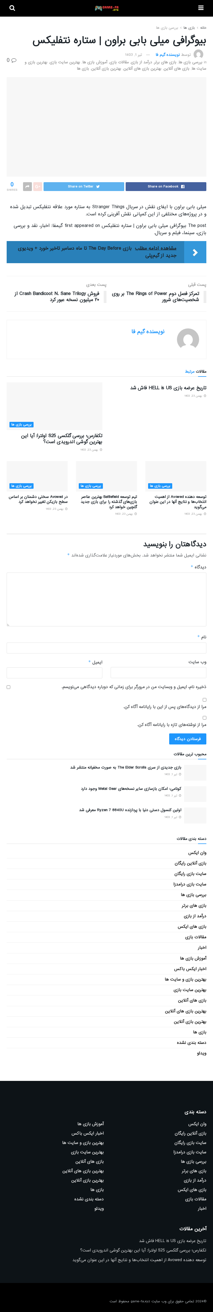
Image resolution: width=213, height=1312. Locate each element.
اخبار (202, 947)
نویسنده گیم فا (168, 55)
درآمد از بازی (141, 62)
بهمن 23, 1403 (193, 396)
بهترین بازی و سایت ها (185, 979)
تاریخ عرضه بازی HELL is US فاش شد (168, 388)
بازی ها (189, 27)
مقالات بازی (119, 62)
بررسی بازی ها (167, 27)
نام (201, 637)
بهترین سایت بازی (65, 62)
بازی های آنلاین (176, 69)
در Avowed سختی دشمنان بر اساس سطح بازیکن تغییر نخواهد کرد (38, 499)
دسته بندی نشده (191, 1042)
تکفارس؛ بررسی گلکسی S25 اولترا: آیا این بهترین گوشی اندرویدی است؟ (61, 439)
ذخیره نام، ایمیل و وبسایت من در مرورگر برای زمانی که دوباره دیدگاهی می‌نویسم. (134, 687)
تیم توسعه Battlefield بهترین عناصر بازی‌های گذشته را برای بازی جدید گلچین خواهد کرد (109, 502)
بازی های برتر (165, 62)
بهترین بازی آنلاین (106, 69)
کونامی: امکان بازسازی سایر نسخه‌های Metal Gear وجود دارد (131, 789)
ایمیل (95, 662)
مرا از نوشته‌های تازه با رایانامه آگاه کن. (171, 725)
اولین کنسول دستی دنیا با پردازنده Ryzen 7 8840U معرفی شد (130, 810)
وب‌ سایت (197, 662)
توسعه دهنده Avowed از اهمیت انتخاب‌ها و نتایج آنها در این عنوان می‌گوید (177, 502)
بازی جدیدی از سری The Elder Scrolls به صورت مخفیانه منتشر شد (125, 767)
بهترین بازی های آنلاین (142, 69)
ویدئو (201, 1053)
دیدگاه (198, 567)
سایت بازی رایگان (190, 874)
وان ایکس (197, 853)
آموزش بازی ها (94, 62)
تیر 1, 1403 (133, 55)
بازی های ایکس (192, 926)
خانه (203, 27)
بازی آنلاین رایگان (190, 863)
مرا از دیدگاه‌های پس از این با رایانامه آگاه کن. (164, 707)
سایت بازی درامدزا (189, 884)
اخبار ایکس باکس (190, 969)
